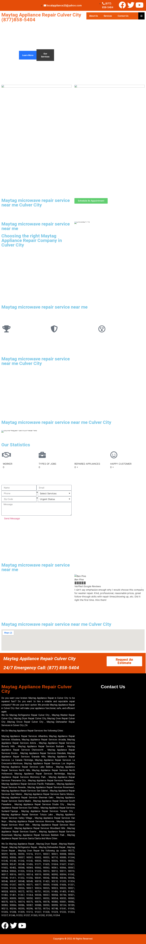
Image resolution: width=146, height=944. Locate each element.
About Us (93, 16)
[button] (77, 588)
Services (108, 16)
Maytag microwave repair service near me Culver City (35, 203)
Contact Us (123, 16)
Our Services (45, 55)
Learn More (27, 55)
